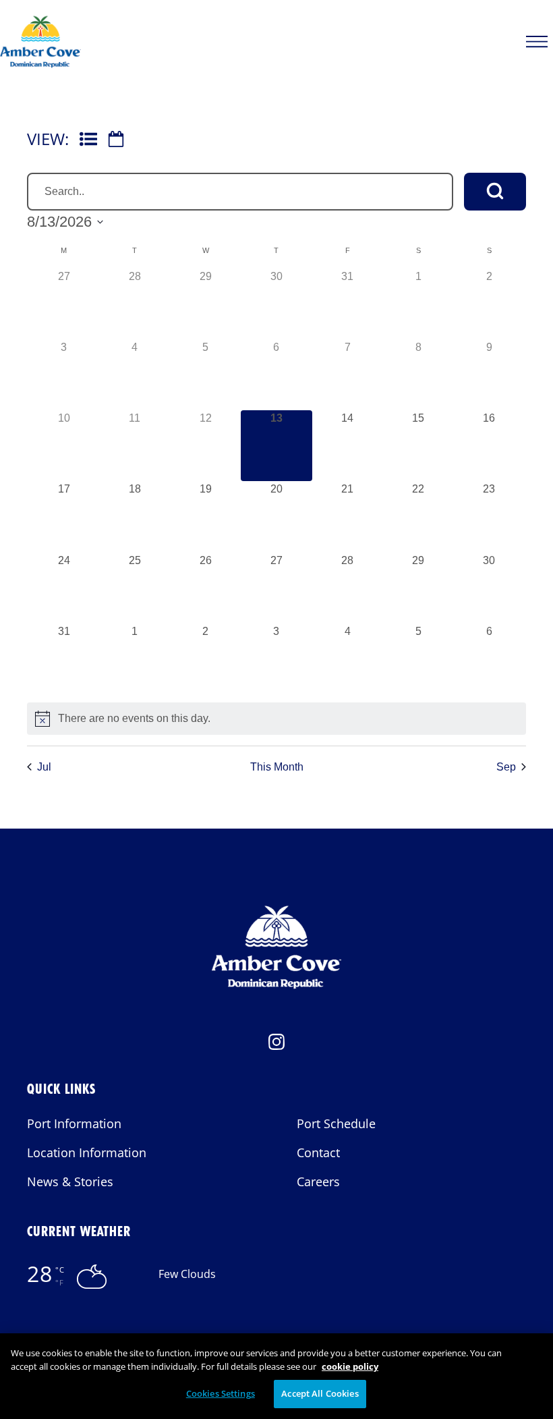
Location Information (86, 1152)
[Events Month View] (116, 139)
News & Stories (70, 1181)
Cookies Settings (220, 1393)
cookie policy (350, 1366)
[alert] (276, 718)
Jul (44, 767)
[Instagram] (276, 1045)
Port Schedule (336, 1123)
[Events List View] (88, 139)
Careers (318, 1181)
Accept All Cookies (319, 1393)
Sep (506, 767)
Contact (318, 1152)
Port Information (74, 1123)
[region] (276, 1376)
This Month (276, 767)
